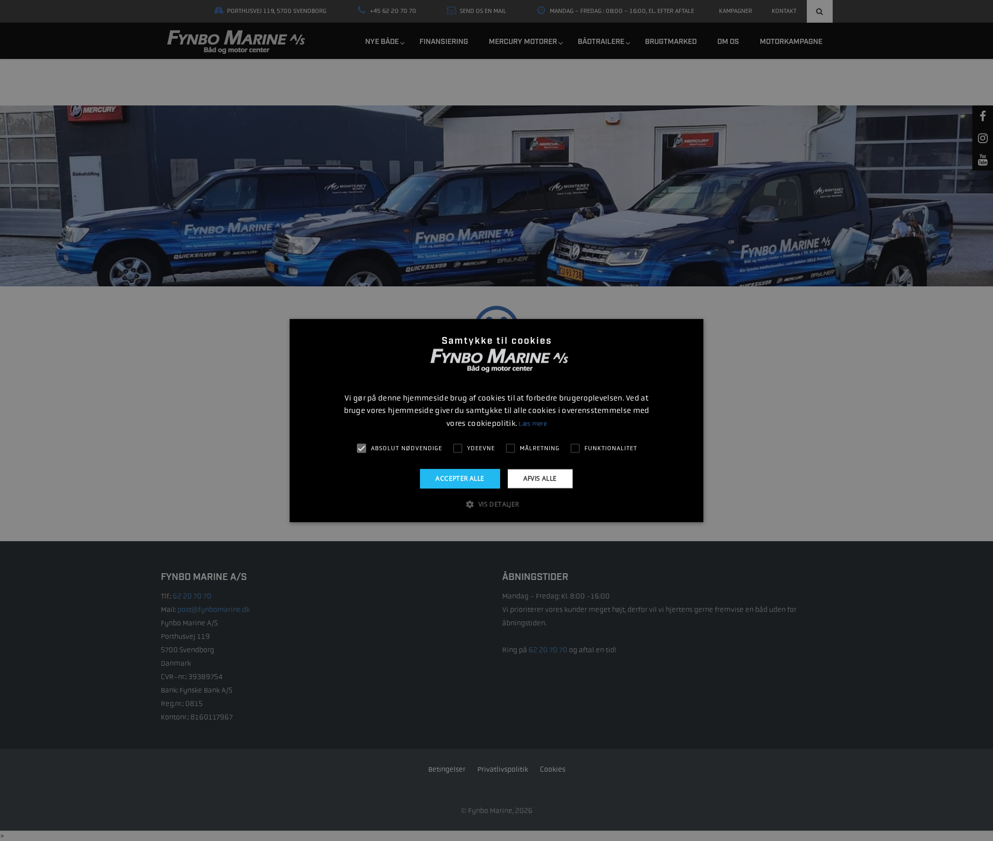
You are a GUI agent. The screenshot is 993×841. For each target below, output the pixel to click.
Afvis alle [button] (540, 478)
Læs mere (532, 424)
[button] (496, 504)
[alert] (496, 420)
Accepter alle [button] (459, 478)
